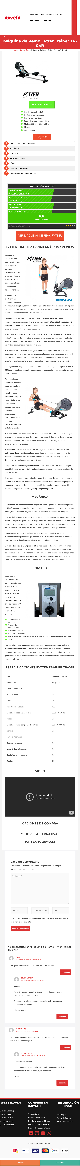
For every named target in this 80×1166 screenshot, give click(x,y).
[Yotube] (43, 1133)
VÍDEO (12, 163)
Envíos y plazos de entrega (38, 1124)
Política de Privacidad (65, 1121)
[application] (63, 14)
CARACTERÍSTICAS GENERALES (22, 144)
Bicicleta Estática (6, 1118)
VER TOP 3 (60, 1163)
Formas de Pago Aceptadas (39, 1128)
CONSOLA (14, 154)
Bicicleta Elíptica (6, 1114)
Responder (65, 972)
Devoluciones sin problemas (39, 1121)
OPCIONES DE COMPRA (19, 168)
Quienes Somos (34, 1114)
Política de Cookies (64, 1118)
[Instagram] (37, 1133)
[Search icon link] (4, 37)
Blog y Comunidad (7, 1125)
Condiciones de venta (36, 1117)
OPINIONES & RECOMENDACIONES (23, 173)
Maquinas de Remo (7, 1121)
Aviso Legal (61, 1115)
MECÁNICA (14, 149)
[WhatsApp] (49, 1133)
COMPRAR (20, 1163)
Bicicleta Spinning (7, 1111)
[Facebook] (30, 1133)
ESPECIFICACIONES (18, 158)
